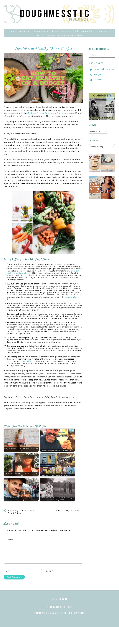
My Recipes (39, 31)
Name (8, 571)
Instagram (98, 74)
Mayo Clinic (28, 361)
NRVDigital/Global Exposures (68, 613)
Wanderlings (87, 31)
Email (49, 571)
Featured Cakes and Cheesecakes (64, 35)
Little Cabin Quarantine (67, 510)
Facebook (109, 69)
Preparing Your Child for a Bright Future (20, 511)
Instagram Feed (69, 31)
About (22, 31)
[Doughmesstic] (60, 22)
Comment (10, 539)
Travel (55, 31)
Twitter (96, 69)
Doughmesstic (57, 607)
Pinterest (97, 80)
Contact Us (103, 31)
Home (13, 31)
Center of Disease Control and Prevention (47, 113)
